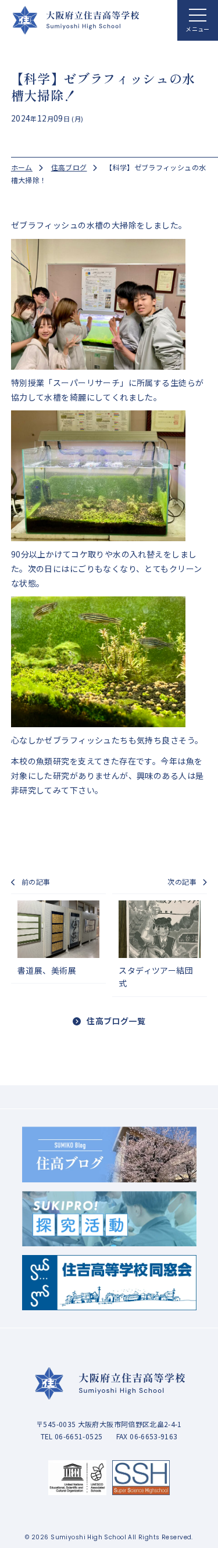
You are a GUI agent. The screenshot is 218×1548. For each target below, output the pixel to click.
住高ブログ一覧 (116, 1021)
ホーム (22, 167)
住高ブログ (69, 167)
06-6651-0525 (49, 515)
